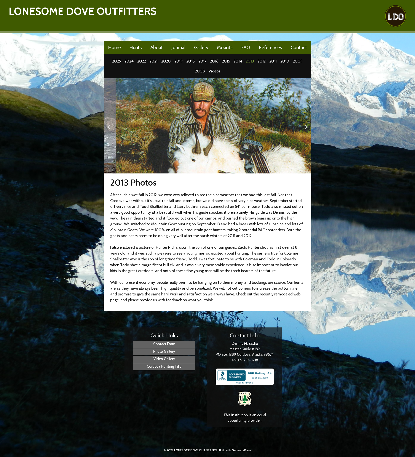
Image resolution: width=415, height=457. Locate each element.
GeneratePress (242, 450)
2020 (166, 61)
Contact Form (164, 344)
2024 (129, 61)
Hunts (135, 47)
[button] (108, 127)
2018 (190, 61)
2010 (284, 61)
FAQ (245, 47)
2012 (262, 61)
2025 (116, 61)
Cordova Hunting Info (164, 366)
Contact (299, 47)
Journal (178, 47)
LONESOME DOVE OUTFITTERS (82, 11)
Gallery (201, 47)
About (156, 47)
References (270, 47)
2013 (250, 61)
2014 (238, 61)
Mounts (225, 47)
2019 (178, 61)
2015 (226, 61)
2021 (154, 61)
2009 (298, 61)
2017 (202, 61)
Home (114, 47)
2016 (214, 61)
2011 (273, 61)
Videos (214, 71)
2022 (141, 61)
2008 (200, 71)
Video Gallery (164, 359)
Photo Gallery (164, 351)
